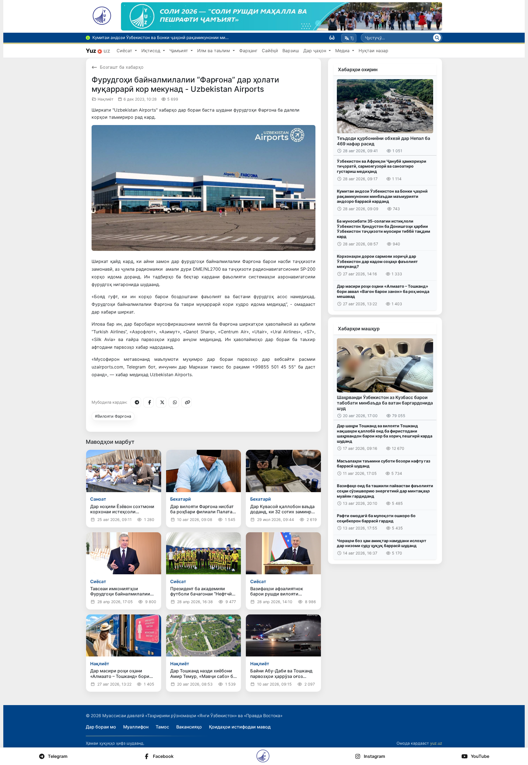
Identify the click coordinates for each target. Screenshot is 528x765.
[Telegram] (136, 402)
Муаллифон (135, 727)
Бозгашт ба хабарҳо (122, 67)
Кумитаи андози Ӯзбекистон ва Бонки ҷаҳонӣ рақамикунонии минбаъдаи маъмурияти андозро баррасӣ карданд (382, 196)
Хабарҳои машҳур (359, 328)
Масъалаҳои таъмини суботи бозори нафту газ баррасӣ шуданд (383, 464)
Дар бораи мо (101, 727)
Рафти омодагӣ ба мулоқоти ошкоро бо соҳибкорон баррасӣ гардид (376, 518)
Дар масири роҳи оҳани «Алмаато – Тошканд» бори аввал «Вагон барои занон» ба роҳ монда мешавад (383, 291)
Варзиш (290, 50)
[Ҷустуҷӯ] (437, 37)
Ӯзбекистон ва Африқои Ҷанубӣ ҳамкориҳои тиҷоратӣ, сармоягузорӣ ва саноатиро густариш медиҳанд (381, 166)
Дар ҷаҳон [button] (315, 50)
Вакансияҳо (189, 727)
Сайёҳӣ (270, 50)
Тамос (162, 727)
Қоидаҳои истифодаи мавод (240, 727)
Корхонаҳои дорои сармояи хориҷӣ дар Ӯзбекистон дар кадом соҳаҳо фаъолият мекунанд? (377, 261)
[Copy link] (186, 402)
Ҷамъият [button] (179, 50)
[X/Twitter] (161, 402)
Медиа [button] (343, 50)
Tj (351, 38)
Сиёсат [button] (125, 50)
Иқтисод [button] (151, 50)
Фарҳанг (248, 50)
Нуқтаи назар (373, 50)
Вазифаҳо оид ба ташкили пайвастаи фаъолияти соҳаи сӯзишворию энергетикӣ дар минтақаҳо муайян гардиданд (385, 490)
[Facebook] (148, 402)
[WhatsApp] (174, 402)
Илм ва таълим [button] (214, 50)
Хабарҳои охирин (358, 69)
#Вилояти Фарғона (113, 416)
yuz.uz (436, 743)
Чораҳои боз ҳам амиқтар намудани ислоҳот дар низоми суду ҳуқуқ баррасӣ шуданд (381, 543)
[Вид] (332, 38)
